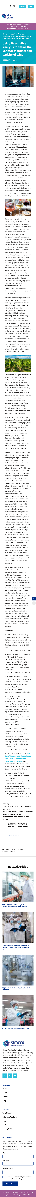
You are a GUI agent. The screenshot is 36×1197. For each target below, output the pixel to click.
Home (4, 1089)
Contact (5, 1125)
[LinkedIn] (14, 6)
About (4, 1092)
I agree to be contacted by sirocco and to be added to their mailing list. (19, 1178)
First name (6, 1153)
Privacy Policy (7, 1129)
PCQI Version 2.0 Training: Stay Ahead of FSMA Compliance (16, 989)
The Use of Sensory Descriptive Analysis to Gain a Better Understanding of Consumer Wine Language (18, 757)
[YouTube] (15, 1075)
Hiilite (29, 1195)
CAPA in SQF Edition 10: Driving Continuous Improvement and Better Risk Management (15, 905)
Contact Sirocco (14, 836)
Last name (5, 1160)
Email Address (7, 1168)
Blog (4, 1100)
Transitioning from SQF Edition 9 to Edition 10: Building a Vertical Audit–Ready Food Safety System (16, 947)
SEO (24, 1195)
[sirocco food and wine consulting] (8, 16)
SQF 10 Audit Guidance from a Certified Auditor (16, 1029)
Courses (5, 1096)
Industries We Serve (9, 1117)
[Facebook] (10, 6)
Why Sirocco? (7, 1113)
